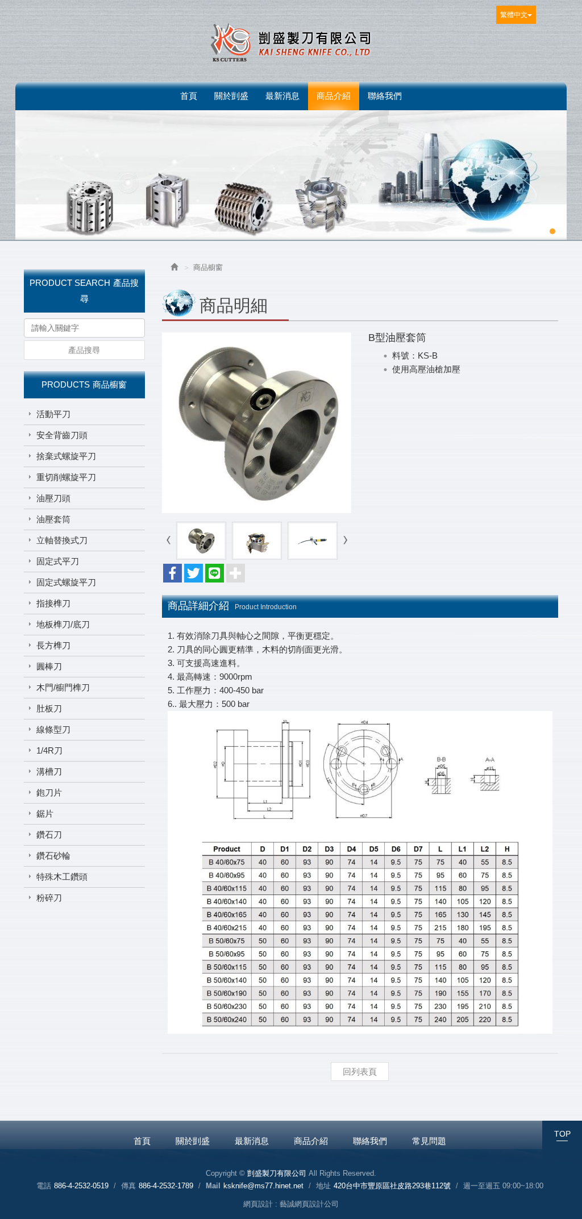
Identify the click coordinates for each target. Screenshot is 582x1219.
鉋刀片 (49, 792)
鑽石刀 (49, 834)
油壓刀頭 (53, 498)
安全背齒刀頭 (62, 435)
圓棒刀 (49, 666)
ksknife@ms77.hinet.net (263, 1185)
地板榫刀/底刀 (63, 624)
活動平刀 (53, 414)
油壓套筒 (53, 519)
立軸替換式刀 (62, 540)
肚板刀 (49, 708)
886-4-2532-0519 (81, 1185)
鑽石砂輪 (53, 855)
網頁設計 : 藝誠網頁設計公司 (291, 1204)
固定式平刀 (57, 561)
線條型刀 (53, 729)
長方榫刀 (53, 645)
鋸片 (44, 813)
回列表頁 (360, 1071)
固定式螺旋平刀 (66, 582)
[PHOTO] (257, 422)
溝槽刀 (49, 771)
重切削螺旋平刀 (66, 477)
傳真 (128, 1185)
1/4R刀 (49, 750)
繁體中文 (513, 15)
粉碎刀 (49, 897)
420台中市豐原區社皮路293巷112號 (392, 1185)
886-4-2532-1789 (166, 1185)
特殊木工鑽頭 (62, 876)
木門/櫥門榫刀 (63, 687)
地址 (323, 1185)
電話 (43, 1185)
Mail (213, 1185)
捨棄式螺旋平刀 (66, 456)
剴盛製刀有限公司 (291, 42)
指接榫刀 (53, 603)
